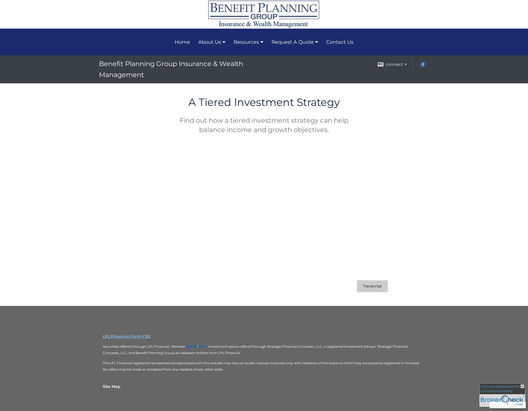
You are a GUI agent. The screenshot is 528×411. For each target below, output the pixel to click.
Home (182, 42)
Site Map (111, 386)
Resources (246, 42)
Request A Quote (292, 42)
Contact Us (339, 42)
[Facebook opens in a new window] (423, 66)
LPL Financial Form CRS (126, 336)
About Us (209, 42)
